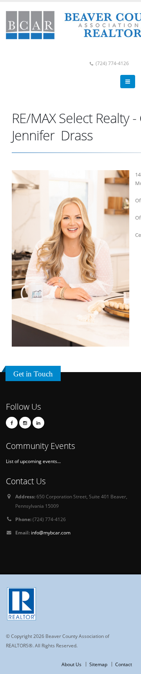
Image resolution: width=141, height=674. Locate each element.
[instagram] (25, 423)
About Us (71, 664)
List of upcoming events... (33, 461)
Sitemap (98, 664)
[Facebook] (12, 423)
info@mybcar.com (50, 532)
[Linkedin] (38, 423)
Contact (123, 664)
